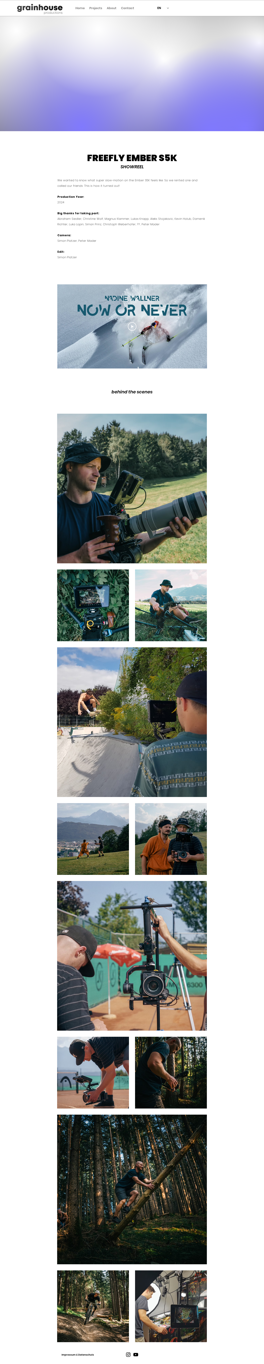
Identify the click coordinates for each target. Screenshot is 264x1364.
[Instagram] (128, 1355)
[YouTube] (136, 1355)
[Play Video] (132, 326)
